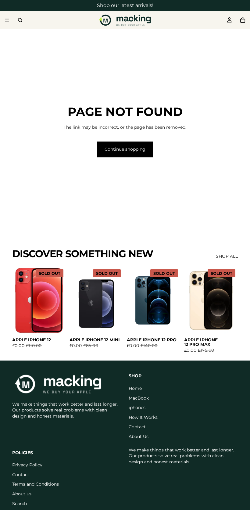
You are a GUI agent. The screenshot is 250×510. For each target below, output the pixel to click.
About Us (138, 436)
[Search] (20, 20)
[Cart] (242, 20)
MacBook (139, 398)
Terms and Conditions (35, 484)
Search (19, 503)
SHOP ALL (227, 256)
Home (135, 388)
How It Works (143, 417)
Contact (137, 426)
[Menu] (7, 20)
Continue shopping (125, 149)
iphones (137, 407)
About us (21, 494)
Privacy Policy (27, 465)
